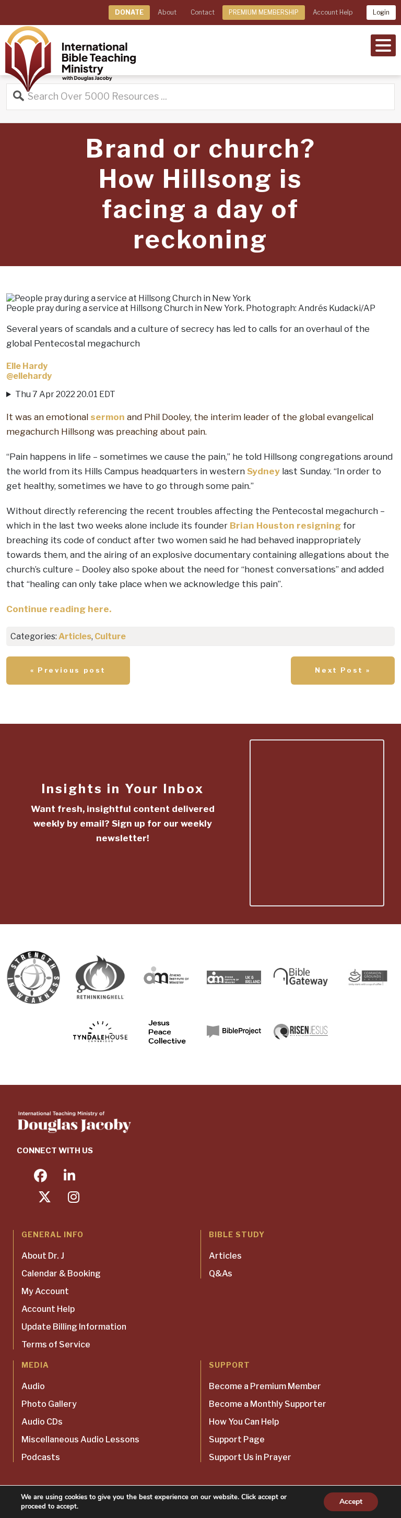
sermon (107, 417)
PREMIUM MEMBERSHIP (264, 12)
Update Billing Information (73, 1327)
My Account (45, 1291)
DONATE (129, 12)
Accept (350, 1502)
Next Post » (343, 670)
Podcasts (40, 1457)
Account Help (332, 12)
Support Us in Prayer (250, 1457)
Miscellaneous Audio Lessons (80, 1439)
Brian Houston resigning (285, 525)
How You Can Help (244, 1422)
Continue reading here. (58, 609)
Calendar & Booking (61, 1273)
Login (381, 12)
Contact (203, 12)
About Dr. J (42, 1256)
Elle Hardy (27, 366)
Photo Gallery (49, 1404)
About (167, 12)
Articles (74, 636)
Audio (33, 1386)
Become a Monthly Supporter (267, 1404)
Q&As (220, 1273)
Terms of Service (55, 1344)
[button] (383, 44)
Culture (110, 636)
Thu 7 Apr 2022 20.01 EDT (189, 413)
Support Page (237, 1439)
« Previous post (68, 670)
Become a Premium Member (265, 1386)
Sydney (263, 471)
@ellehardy (29, 376)
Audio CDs (42, 1422)
